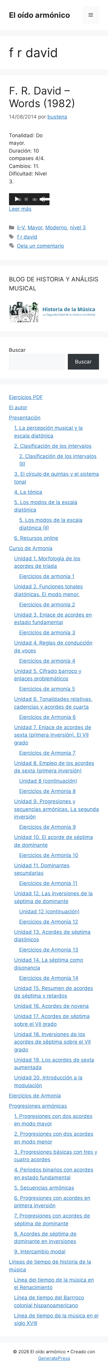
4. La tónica (28, 492)
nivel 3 (78, 227)
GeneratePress (54, 1358)
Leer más (20, 209)
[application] (29, 199)
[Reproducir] (17, 199)
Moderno (56, 227)
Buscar (17, 350)
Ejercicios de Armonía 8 (47, 791)
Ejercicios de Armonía (35, 1096)
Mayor (35, 227)
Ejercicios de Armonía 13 (48, 950)
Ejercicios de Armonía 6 (47, 717)
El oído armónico (39, 15)
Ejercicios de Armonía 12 (48, 922)
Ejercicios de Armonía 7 (47, 753)
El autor (18, 407)
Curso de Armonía (30, 548)
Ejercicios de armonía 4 (47, 661)
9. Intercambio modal (39, 1252)
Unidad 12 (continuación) (49, 911)
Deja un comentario (40, 246)
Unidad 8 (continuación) (48, 781)
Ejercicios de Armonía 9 (47, 827)
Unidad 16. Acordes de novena (51, 1006)
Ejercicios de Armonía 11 (48, 883)
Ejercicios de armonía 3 (47, 633)
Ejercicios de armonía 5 (47, 689)
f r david (27, 237)
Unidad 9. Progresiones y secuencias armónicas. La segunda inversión (56, 809)
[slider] (43, 198)
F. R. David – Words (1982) (42, 97)
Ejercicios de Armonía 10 (48, 855)
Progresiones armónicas (38, 1106)
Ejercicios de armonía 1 (46, 576)
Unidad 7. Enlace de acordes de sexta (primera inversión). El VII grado (52, 735)
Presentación (24, 418)
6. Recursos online (36, 538)
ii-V (21, 227)
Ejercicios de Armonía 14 (48, 978)
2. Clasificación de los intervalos (53, 446)
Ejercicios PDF (26, 397)
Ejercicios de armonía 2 (47, 605)
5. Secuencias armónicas (44, 1188)
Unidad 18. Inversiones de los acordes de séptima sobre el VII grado (52, 1042)
